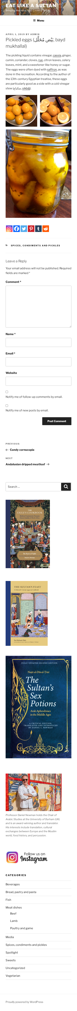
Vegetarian (13, 975)
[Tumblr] (38, 228)
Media (10, 937)
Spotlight (12, 952)
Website (11, 373)
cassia (57, 55)
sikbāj (26, 88)
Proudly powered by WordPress (24, 1001)
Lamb (14, 921)
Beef (13, 913)
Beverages (13, 884)
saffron (52, 69)
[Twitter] (24, 228)
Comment (13, 282)
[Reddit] (45, 228)
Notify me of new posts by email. (27, 410)
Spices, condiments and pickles (36, 245)
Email (10, 353)
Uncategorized (15, 968)
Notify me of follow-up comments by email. (34, 397)
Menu (40, 20)
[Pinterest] (31, 228)
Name (11, 334)
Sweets (11, 960)
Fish (8, 900)
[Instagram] (9, 228)
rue (40, 60)
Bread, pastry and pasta (21, 892)
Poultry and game (21, 928)
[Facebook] (16, 228)
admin (35, 34)
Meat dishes (14, 907)
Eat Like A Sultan (31, 5)
